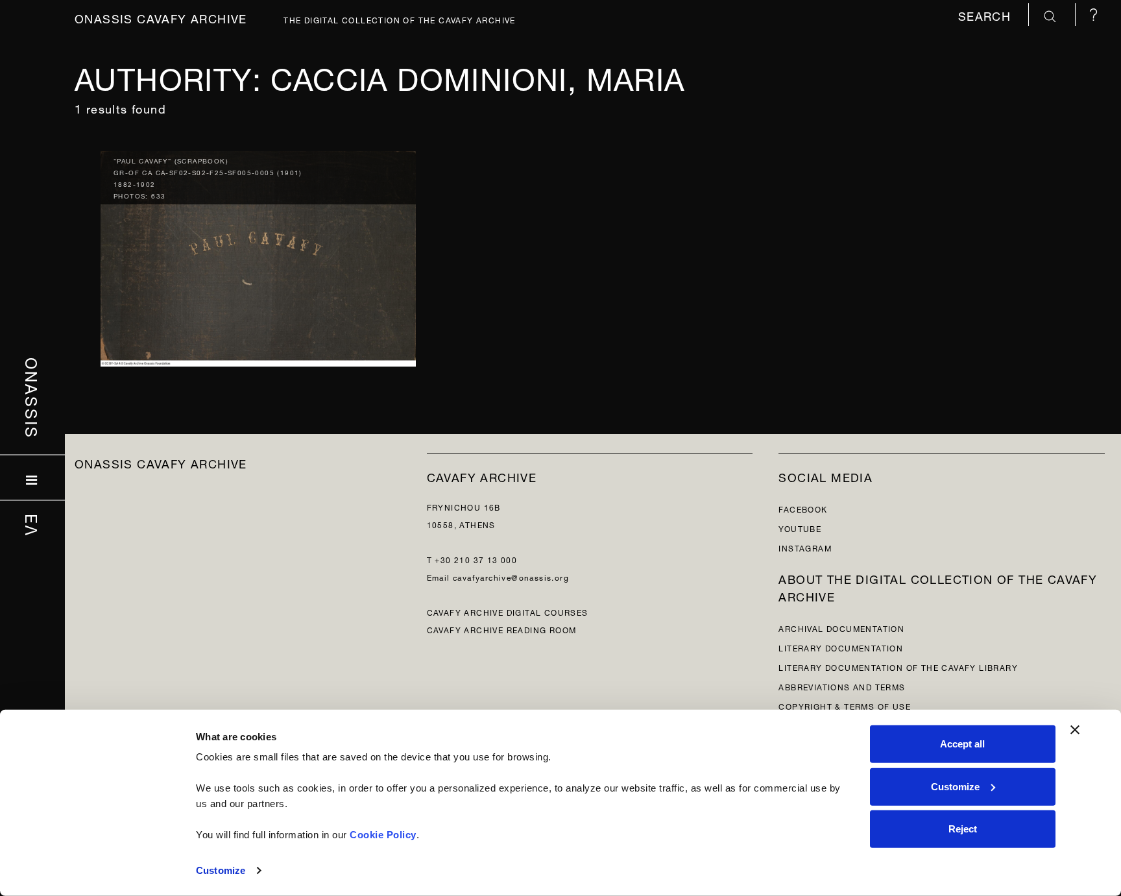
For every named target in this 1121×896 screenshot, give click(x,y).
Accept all (962, 743)
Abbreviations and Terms (841, 686)
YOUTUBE (799, 527)
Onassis (33, 398)
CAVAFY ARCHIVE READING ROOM (502, 629)
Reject (962, 828)
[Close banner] (1074, 729)
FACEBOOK (802, 508)
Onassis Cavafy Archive (161, 17)
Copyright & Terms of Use (844, 705)
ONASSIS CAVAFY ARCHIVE (161, 462)
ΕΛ (33, 525)
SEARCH (986, 14)
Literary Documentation (840, 647)
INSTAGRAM (805, 547)
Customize (220, 870)
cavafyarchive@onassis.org (511, 576)
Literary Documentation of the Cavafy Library (898, 666)
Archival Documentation (841, 627)
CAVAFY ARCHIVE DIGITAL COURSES (507, 611)
